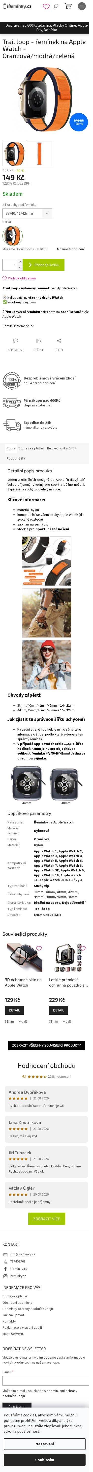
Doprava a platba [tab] (31, 448)
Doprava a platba (15, 1296)
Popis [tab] (11, 448)
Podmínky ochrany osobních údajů (27, 1308)
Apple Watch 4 (70, 856)
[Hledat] (56, 6)
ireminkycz (18, 1276)
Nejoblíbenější (74, 902)
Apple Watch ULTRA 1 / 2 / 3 (60, 880)
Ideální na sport (47, 902)
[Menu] (82, 6)
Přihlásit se (17, 1407)
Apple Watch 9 (72, 870)
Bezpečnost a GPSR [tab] (62, 448)
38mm (9, 1021)
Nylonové (41, 830)
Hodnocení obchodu (47, 1065)
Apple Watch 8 (70, 865)
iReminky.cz (19, 1268)
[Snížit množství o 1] (20, 268)
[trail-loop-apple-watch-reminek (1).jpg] (46, 561)
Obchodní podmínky (17, 1302)
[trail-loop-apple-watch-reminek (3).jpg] (46, 664)
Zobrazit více (46, 1218)
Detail (14, 1010)
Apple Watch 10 (46, 875)
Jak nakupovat (13, 1315)
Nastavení (44, 1444)
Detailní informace (15, 326)
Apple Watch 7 (45, 865)
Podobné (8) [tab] (16, 458)
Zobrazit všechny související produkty (46, 1045)
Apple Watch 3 (45, 856)
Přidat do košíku (46, 265)
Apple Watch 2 (70, 851)
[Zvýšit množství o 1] (20, 262)
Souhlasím (44, 1460)
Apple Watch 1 (45, 851)
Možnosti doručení (71, 249)
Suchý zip (41, 885)
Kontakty (9, 1321)
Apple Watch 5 (45, 860)
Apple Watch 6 (70, 860)
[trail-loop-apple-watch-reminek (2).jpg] (46, 612)
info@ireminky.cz (22, 1254)
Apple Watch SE (46, 870)
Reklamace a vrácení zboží (22, 1327)
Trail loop (42, 908)
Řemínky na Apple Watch (54, 822)
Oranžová (42, 839)
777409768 (18, 1261)
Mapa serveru (12, 1333)
